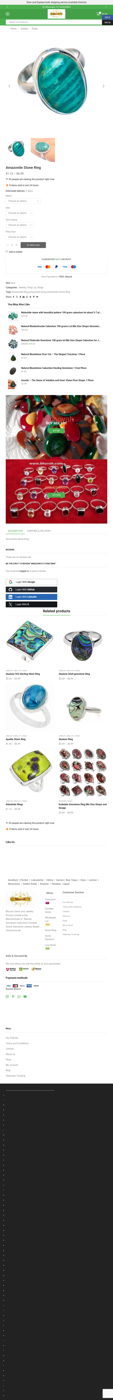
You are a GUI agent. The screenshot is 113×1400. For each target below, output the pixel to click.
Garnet (59, 880)
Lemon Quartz (30, 1225)
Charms (30, 1340)
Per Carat (30, 1135)
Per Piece (30, 1145)
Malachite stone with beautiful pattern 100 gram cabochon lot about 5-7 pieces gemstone (61, 312)
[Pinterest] (13, 996)
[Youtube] (25, 996)
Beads (30, 1095)
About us (66, 916)
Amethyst (13, 880)
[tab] (15, 531)
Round (30, 1115)
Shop (65, 921)
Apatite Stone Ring (15, 739)
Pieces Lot (30, 1150)
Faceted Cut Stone (30, 1190)
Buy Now (56, 495)
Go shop (89, 7)
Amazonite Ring (20, 292)
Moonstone (14, 883)
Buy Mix (56, 431)
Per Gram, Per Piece (30, 1360)
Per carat (30, 1195)
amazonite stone (37, 292)
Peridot (24, 880)
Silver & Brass (30, 1335)
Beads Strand (30, 1100)
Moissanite (30, 1310)
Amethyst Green (30, 1205)
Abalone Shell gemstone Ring (74, 674)
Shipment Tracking (71, 934)
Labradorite (37, 880)
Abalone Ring (66, 739)
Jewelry (24, 28)
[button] (7, 7)
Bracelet (30, 1325)
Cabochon (30, 1130)
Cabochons (30, 1125)
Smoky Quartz (30, 1245)
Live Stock (30, 1385)
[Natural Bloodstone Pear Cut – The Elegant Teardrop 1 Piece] (13, 358)
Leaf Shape (30, 1170)
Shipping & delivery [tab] (39, 530)
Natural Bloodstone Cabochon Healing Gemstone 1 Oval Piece (54, 368)
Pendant (30, 1350)
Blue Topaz (72, 880)
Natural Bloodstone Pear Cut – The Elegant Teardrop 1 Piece (53, 354)
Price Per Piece (30, 1250)
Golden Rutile (30, 883)
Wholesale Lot (30, 1155)
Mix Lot (30, 1305)
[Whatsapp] (19, 996)
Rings (35, 28)
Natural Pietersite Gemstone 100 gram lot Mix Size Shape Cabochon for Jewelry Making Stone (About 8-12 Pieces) (61, 340)
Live (30, 1380)
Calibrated (30, 1180)
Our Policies (68, 902)
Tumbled (30, 1390)
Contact (66, 911)
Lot (30, 1355)
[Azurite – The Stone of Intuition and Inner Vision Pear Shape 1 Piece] (13, 384)
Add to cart (35, 245)
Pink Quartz (30, 1235)
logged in (24, 571)
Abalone (44, 883)
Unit (8, 207)
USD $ (106, 17)
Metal (9, 195)
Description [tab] (15, 530)
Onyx (83, 880)
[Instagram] (7, 996)
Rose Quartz (30, 1240)
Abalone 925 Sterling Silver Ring (23, 674)
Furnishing (30, 1315)
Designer (62, 801)
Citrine (49, 880)
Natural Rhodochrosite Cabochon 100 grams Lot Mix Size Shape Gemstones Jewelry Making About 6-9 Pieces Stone (61, 326)
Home (13, 28)
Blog (64, 930)
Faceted (30, 1105)
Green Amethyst (30, 1275)
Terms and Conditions (72, 907)
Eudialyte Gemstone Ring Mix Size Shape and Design (83, 806)
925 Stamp (11, 219)
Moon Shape (30, 1175)
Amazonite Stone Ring (58, 292)
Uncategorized (30, 1395)
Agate (66, 883)
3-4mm (30, 1110)
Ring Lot (32, 287)
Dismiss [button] (82, 2)
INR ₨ (106, 22)
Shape (30, 1160)
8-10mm (30, 1120)
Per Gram (30, 1140)
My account (68, 925)
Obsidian (56, 883)
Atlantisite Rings (14, 804)
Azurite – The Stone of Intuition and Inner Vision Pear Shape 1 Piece (57, 380)
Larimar (93, 880)
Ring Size (10, 231)
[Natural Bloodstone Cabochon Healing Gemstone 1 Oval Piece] (13, 370)
